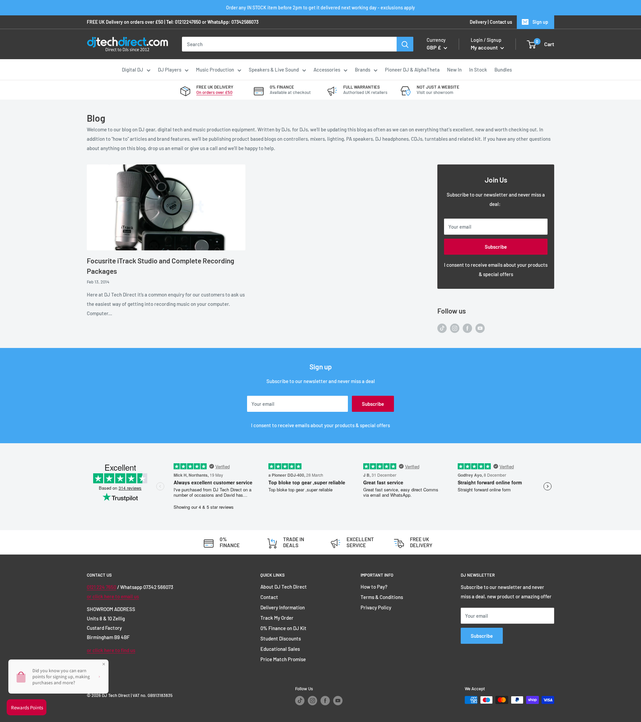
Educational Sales (280, 649)
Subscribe (496, 247)
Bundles (503, 70)
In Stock (478, 70)
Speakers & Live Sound (274, 70)
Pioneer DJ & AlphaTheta (412, 70)
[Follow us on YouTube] (480, 328)
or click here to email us (113, 596)
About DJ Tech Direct (283, 587)
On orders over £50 (214, 92)
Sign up (540, 22)
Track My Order (276, 618)
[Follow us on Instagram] (454, 328)
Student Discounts (280, 638)
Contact (269, 597)
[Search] (405, 44)
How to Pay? (374, 587)
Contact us (501, 22)
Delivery (478, 22)
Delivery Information (282, 607)
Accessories (326, 70)
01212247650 (188, 22)
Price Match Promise (283, 659)
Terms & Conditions (382, 597)
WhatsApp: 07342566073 (232, 22)
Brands (362, 70)
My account (485, 47)
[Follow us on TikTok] (442, 328)
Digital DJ (132, 70)
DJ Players (169, 70)
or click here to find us (111, 650)
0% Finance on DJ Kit (283, 628)
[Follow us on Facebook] (467, 328)
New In (454, 70)
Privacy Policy (376, 607)
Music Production (215, 70)
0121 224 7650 (101, 587)
